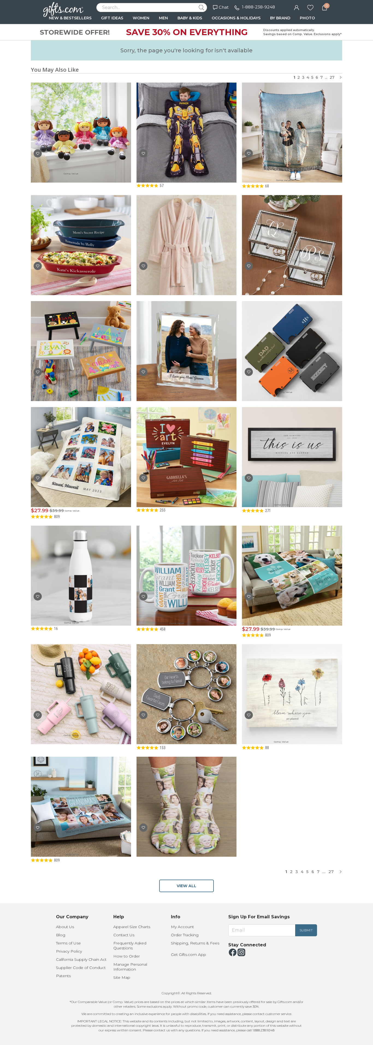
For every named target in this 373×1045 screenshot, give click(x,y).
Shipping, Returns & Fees (195, 943)
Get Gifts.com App (188, 954)
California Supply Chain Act (81, 959)
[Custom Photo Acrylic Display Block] (187, 340)
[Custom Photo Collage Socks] (187, 795)
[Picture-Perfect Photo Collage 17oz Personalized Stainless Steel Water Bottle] (81, 564)
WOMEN (141, 18)
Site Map (121, 977)
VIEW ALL (186, 885)
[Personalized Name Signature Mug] (187, 564)
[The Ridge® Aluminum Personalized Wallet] (292, 340)
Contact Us (123, 934)
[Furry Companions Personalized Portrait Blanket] (292, 564)
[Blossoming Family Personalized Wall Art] (292, 683)
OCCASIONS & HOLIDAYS (236, 18)
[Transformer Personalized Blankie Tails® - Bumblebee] (187, 121)
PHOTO (307, 18)
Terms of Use (68, 943)
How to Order (126, 956)
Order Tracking (185, 934)
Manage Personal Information (130, 967)
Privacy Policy (69, 951)
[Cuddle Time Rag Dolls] (81, 121)
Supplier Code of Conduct (81, 967)
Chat (224, 7)
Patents (63, 975)
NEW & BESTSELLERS (70, 18)
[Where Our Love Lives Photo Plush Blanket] (81, 795)
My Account (182, 926)
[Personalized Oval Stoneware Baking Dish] (81, 234)
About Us (65, 926)
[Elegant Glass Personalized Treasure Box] (292, 234)
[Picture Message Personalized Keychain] (187, 683)
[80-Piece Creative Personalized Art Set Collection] (187, 446)
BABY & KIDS (189, 18)
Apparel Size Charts (131, 926)
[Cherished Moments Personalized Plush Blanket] (81, 446)
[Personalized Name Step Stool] (81, 340)
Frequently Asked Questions (129, 945)
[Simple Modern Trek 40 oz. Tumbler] (81, 683)
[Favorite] (310, 7)
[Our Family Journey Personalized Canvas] (292, 446)
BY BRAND (280, 18)
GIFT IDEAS (112, 18)
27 (332, 77)
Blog (60, 934)
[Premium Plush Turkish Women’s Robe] (187, 234)
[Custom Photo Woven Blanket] (292, 121)
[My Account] (296, 7)
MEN (163, 18)
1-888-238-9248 (258, 7)
